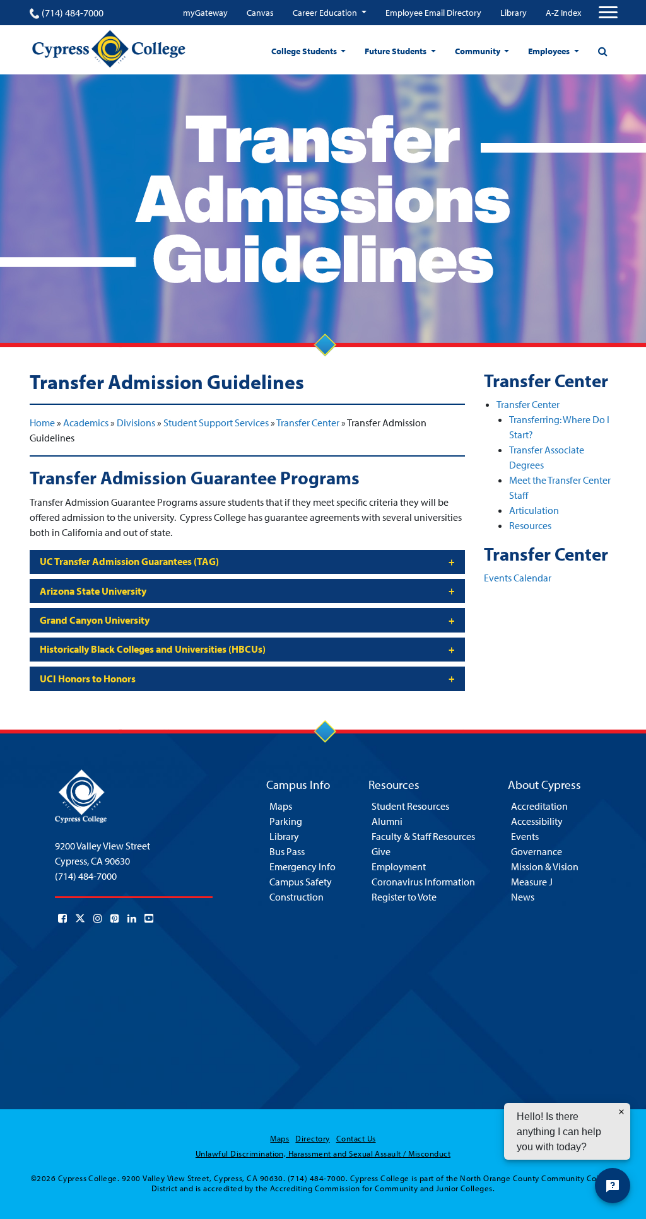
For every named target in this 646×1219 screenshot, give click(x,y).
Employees (550, 51)
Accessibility (537, 821)
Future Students (396, 51)
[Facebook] (62, 918)
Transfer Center (307, 422)
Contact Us (356, 1138)
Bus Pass (287, 851)
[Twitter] (80, 918)
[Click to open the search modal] (602, 51)
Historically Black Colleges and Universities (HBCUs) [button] (153, 649)
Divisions (136, 422)
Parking (285, 821)
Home (42, 422)
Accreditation (539, 806)
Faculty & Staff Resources (423, 836)
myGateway (205, 12)
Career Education (326, 12)
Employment (399, 866)
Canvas (260, 12)
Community (478, 51)
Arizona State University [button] (93, 591)
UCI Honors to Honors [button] (88, 678)
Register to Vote (404, 896)
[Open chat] (612, 1185)
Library (513, 12)
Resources (530, 525)
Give (381, 851)
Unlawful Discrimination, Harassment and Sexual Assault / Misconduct (323, 1153)
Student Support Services (216, 422)
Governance (536, 851)
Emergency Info (302, 866)
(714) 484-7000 (72, 12)
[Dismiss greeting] (621, 1111)
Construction (296, 896)
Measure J (532, 881)
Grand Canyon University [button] (95, 620)
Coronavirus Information (423, 881)
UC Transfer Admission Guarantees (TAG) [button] (129, 561)
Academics (86, 422)
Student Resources (410, 806)
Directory (312, 1138)
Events (525, 836)
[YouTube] (148, 918)
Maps (280, 806)
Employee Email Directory (433, 12)
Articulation (534, 510)
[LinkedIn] (131, 918)
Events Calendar (517, 577)
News (522, 896)
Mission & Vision (544, 866)
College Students (305, 51)
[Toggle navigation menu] (608, 12)
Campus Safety (300, 881)
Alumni (387, 821)
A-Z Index (563, 12)
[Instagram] (97, 918)
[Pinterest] (114, 918)
